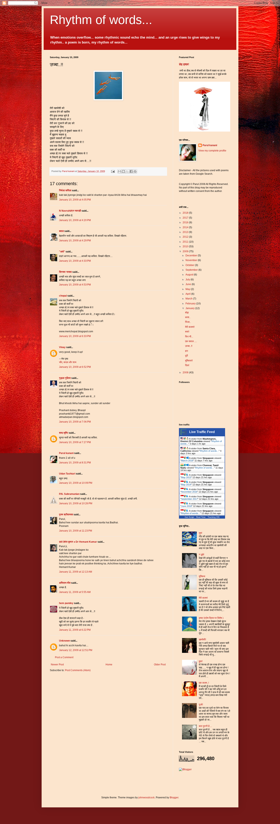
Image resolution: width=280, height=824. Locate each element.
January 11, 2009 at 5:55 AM (75, 592)
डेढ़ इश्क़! (184, 64)
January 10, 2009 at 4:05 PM (75, 199)
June (189, 284)
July (188, 279)
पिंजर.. (188, 322)
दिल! (187, 365)
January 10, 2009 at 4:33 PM (75, 260)
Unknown (64, 640)
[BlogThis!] (123, 171)
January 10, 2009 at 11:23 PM (75, 530)
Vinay (62, 347)
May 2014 (186, 484)
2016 (186, 222)
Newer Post (57, 664)
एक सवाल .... (191, 341)
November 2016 (189, 492)
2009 (186, 251)
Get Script (189, 517)
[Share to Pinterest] (135, 171)
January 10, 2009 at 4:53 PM (75, 284)
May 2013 (186, 477)
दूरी (186, 355)
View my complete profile (212, 150)
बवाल (61, 231)
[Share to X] (127, 171)
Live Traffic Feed (202, 432)
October (190, 265)
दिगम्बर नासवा (65, 271)
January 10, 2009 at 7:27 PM (75, 442)
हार (186, 351)
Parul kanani (66, 453)
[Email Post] (112, 171)
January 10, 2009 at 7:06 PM (75, 421)
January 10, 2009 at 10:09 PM (75, 482)
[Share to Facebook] (131, 171)
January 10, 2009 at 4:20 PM (75, 220)
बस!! (187, 331)
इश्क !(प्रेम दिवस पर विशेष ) (211, 618)
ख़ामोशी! (202, 639)
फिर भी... (189, 336)
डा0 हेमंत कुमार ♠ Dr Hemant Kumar (78, 541)
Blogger (174, 797)
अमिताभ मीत (65, 582)
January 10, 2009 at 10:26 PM (75, 503)
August (190, 274)
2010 (186, 246)
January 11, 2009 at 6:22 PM (75, 629)
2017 (186, 217)
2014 (186, 227)
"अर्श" (62, 251)
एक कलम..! (204, 682)
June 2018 (186, 506)
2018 (186, 212)
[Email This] (119, 171)
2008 (186, 372)
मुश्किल (202, 576)
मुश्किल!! (189, 360)
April (188, 293)
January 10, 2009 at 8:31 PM (75, 462)
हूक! (201, 661)
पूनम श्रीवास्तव (66, 514)
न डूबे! (201, 554)
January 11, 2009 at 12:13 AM (75, 571)
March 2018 (187, 460)
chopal (63, 295)
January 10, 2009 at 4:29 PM (75, 240)
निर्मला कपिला (65, 190)
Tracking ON (213, 517)
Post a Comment (64, 657)
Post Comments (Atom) (78, 670)
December (192, 255)
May (188, 289)
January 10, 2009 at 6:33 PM (75, 336)
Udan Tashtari (67, 473)
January (190, 308)
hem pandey (66, 603)
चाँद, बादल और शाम (67, 362)
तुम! (200, 533)
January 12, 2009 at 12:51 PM (75, 650)
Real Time (201, 517)
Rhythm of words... (101, 20)
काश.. (187, 317)
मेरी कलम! (203, 597)
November (192, 260)
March (189, 298)
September (192, 269)
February (191, 303)
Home (109, 664)
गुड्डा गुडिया (65, 378)
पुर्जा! (201, 704)
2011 (186, 241)
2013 (186, 232)
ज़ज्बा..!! (188, 346)
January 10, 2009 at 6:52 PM (75, 367)
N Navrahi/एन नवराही (70, 210)
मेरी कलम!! (190, 326)
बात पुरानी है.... (205, 726)
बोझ (187, 312)
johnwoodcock (146, 797)
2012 (186, 236)
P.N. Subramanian (69, 494)
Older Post (160, 664)
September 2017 (189, 499)
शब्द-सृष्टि (63, 432)
